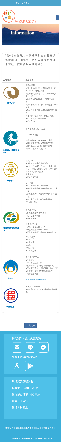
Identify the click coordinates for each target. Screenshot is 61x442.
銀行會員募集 (20, 407)
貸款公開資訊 (20, 400)
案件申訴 (52, 428)
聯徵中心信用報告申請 (25, 388)
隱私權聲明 (40, 428)
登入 (18, 3)
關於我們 (9, 428)
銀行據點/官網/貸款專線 (26, 394)
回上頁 (29, 325)
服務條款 (29, 428)
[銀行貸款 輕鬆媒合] (19, 10)
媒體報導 (19, 428)
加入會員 (25, 3)
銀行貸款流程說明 (22, 381)
